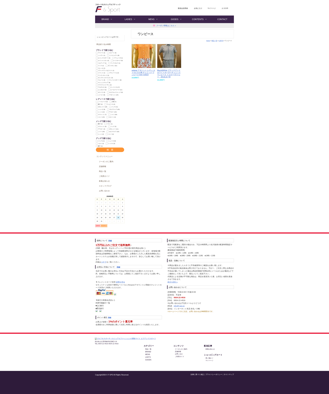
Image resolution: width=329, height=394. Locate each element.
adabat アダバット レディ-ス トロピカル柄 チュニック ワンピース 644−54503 (143, 72)
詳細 (110, 241)
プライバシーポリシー (213, 374)
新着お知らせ (104, 181)
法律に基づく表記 (197, 374)
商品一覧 (102, 171)
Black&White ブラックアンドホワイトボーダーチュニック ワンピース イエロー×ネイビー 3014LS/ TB (169, 73)
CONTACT (222, 19)
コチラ (103, 262)
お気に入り (198, 8)
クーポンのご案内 (106, 162)
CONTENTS (198, 19)
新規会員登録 (183, 8)
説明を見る (120, 282)
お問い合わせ (104, 191)
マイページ (211, 8)
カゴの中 (225, 8)
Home (208, 40)
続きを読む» (173, 282)
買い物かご (209, 358)
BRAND (105, 19)
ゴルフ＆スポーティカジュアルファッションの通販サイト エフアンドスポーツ (120, 9)
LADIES (128, 19)
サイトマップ (229, 374)
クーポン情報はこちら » (166, 26)
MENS (151, 19)
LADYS (221, 40)
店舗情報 (102, 166)
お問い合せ (179, 354)
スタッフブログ (105, 186)
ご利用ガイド (104, 176)
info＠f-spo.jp (179, 306)
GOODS (174, 19)
